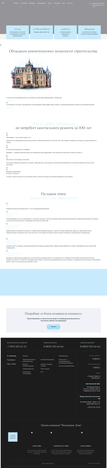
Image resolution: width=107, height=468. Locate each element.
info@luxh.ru (96, 367)
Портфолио (32, 3)
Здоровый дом (41, 3)
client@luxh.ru (96, 358)
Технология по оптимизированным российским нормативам (66, 361)
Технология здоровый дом (66, 366)
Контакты (70, 3)
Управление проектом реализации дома (29, 360)
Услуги (50, 3)
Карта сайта (11, 364)
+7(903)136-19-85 (93, 407)
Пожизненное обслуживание (27, 372)
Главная (16, 3)
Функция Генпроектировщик (28, 365)
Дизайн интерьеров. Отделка (46, 365)
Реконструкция (45, 369)
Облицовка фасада (28, 369)
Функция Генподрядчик (47, 359)
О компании (23, 3)
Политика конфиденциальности (47, 463)
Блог (63, 3)
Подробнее (9, 101)
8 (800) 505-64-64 (98, 3)
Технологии (57, 3)
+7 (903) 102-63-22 (16, 347)
